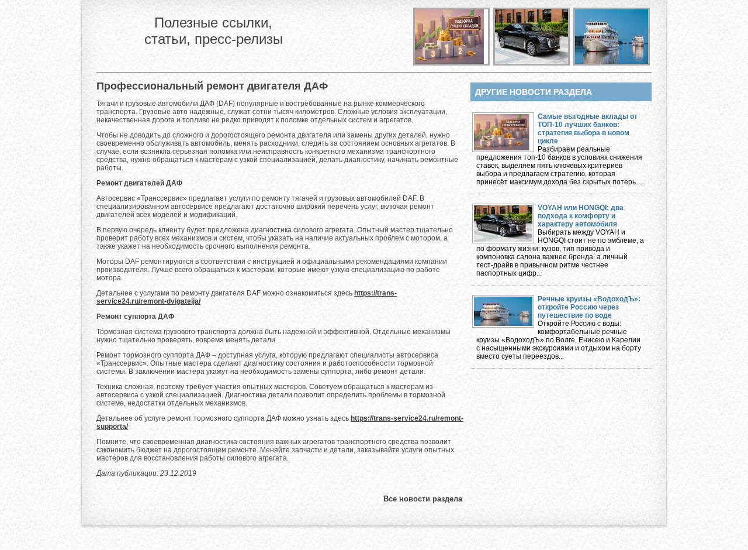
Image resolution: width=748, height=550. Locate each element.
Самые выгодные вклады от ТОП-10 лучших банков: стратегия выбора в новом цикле (588, 128)
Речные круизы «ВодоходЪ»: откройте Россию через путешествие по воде (589, 307)
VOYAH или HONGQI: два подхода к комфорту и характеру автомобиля (581, 216)
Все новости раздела (422, 498)
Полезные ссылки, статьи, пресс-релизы (213, 31)
